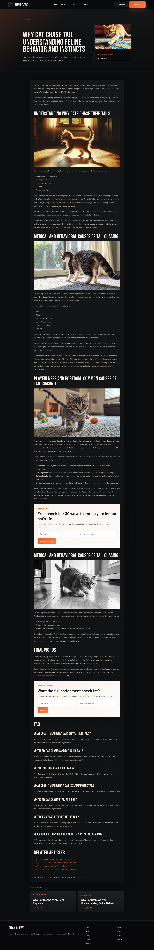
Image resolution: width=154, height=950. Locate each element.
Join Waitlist (137, 4)
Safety (119, 935)
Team (88, 939)
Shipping (120, 939)
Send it (43, 710)
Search (122, 4)
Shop (55, 4)
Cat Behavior (102, 58)
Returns (88, 943)
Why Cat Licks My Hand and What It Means (51, 866)
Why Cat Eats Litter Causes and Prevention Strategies (56, 862)
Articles (65, 4)
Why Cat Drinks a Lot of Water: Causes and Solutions (56, 869)
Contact (86, 4)
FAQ (87, 935)
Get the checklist (47, 541)
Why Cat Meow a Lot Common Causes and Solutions (55, 859)
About (75, 4)
